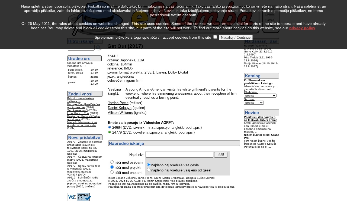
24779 (117, 132)
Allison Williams (120, 113)
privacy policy (302, 28)
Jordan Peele (118, 103)
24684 (117, 127)
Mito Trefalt (251, 57)
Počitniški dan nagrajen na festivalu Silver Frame (260, 118)
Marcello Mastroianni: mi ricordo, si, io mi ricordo (82, 124)
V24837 (72, 174)
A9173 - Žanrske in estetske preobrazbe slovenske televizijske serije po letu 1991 (84, 146)
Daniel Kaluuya (119, 108)
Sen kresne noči (77, 110)
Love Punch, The (78, 113)
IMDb (128, 68)
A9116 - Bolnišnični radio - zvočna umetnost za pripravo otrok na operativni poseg (84, 182)
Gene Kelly (251, 51)
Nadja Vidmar (252, 63)
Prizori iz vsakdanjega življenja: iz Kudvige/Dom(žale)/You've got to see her (83, 103)
